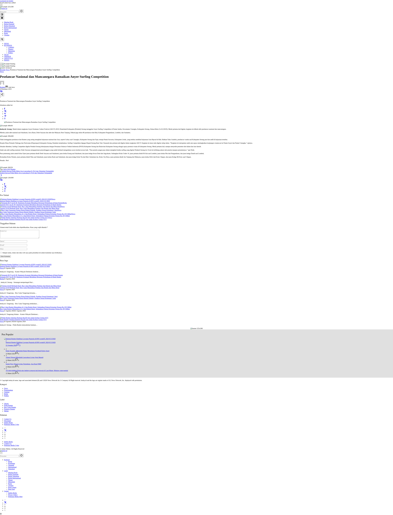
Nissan (6, 29)
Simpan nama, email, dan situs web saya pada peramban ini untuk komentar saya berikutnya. (32, 253)
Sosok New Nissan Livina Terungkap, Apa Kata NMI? (23, 364)
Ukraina (6, 35)
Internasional (12, 467)
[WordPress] (5, 434)
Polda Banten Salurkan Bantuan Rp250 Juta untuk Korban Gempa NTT (23, 219)
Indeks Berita (8, 423)
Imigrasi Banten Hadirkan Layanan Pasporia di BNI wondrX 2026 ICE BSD (25, 201)
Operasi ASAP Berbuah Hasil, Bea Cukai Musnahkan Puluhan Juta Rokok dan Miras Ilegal (29, 208)
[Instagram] (5, 436)
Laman (6, 491)
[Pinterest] (5, 433)
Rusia (6, 33)
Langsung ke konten (6, 1)
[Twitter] (5, 112)
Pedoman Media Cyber (11, 424)
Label (6, 471)
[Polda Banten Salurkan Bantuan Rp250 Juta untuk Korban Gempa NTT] (24, 217)
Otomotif (11, 465)
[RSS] (5, 438)
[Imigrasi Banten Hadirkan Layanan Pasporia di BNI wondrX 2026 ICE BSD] (25, 199)
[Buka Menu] (2, 18)
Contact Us (7, 419)
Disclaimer (7, 421)
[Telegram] (5, 114)
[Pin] (5, 116)
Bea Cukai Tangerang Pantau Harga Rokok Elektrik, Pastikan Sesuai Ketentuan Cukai (28, 212)
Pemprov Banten (9, 409)
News (2, 72)
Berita (65, 203)
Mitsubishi (7, 31)
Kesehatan (11, 463)
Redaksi (2, 87)
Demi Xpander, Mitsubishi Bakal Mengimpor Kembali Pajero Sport (27, 351)
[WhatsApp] (5, 119)
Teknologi (11, 469)
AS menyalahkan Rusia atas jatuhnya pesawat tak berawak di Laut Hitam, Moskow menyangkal (37, 370)
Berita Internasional (10, 28)
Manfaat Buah (8, 22)
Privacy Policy (13, 495)
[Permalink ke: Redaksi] (2, 84)
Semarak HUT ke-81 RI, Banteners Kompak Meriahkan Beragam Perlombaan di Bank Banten (30, 205)
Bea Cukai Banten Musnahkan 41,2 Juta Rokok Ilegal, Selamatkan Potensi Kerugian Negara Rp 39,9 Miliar (35, 216)
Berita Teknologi (9, 26)
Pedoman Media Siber (15, 496)
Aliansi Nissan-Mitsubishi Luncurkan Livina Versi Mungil (24, 357)
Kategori (7, 460)
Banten (13, 169)
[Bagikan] (2, 94)
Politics (6, 396)
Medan (6, 411)
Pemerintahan (8, 390)
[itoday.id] (3, 8)
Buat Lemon (12, 487)
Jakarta (6, 403)
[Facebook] (4, 109)
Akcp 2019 (6, 169)
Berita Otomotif (9, 24)
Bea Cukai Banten (10, 407)
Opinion (6, 392)
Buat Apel (11, 489)
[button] (21, 11)
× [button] (1, 453)
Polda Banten (8, 405)
